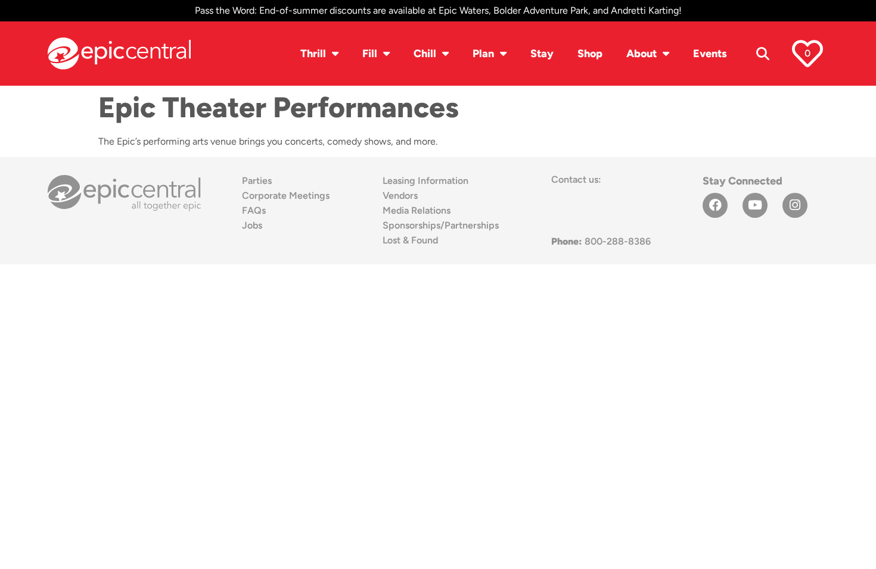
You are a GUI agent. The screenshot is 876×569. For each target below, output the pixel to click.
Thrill (313, 53)
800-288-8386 (601, 241)
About (641, 53)
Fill (369, 53)
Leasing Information (425, 180)
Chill (425, 53)
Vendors (400, 195)
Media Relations (417, 210)
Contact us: (576, 179)
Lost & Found (410, 240)
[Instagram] (794, 205)
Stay (542, 53)
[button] (763, 53)
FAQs (254, 210)
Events (710, 53)
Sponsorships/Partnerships (441, 225)
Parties (257, 180)
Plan (483, 53)
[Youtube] (755, 205)
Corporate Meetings (286, 195)
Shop (589, 53)
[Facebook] (715, 205)
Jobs (252, 225)
